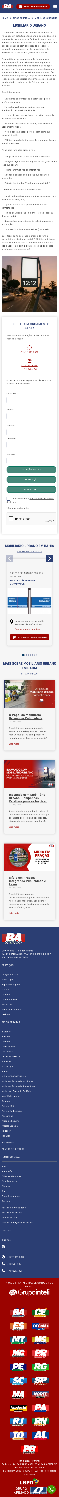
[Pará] (40, 1408)
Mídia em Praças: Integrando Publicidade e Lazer (27, 881)
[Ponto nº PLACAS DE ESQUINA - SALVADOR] (29, 601)
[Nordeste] (18, 1408)
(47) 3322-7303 (29, 369)
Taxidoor (6, 1014)
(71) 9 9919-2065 (29, 352)
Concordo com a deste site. (30, 500)
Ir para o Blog (29, 674)
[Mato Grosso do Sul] (40, 1340)
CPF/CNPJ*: (13, 394)
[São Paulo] (40, 1380)
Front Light (7, 980)
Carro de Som (9, 1046)
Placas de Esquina (11, 1009)
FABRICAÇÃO (31, 479)
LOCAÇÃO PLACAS (31, 470)
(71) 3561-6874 (29, 365)
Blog (4, 1191)
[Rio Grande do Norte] (40, 1421)
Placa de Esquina (11, 1121)
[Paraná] (40, 1353)
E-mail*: (11, 426)
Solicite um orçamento (36, 6)
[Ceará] (40, 1312)
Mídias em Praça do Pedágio (16, 1091)
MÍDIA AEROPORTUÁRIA (14, 1076)
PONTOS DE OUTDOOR (13, 1149)
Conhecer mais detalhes (27, 629)
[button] (23, 655)
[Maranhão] (18, 1394)
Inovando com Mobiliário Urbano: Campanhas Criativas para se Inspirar (28, 798)
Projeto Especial (10, 1126)
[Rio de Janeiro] (18, 1421)
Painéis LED (8, 1106)
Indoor (5, 1071)
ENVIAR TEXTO (31, 489)
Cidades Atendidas (11, 1176)
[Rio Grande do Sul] (40, 1367)
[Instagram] (3, 1247)
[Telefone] (3, 1264)
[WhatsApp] (51, 1489)
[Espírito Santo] (18, 1326)
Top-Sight (6, 1136)
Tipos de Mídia (21, 18)
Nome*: (10, 410)
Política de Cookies (12, 1213)
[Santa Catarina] (18, 1380)
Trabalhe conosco (11, 1196)
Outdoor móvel (9, 999)
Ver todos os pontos (29, 551)
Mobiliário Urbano (11, 1096)
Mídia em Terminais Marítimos (17, 1081)
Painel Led (7, 1004)
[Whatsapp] (3, 1257)
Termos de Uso (9, 1218)
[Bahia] (18, 1312)
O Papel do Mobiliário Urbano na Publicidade (25, 716)
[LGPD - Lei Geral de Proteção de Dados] (29, 1481)
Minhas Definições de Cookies (17, 1222)
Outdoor (6, 994)
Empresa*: (12, 454)
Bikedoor (6, 1032)
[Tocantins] (18, 1435)
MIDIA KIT (7, 989)
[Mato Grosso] (18, 1340)
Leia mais (14, 744)
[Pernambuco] (18, 1367)
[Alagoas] (40, 1435)
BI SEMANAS (8, 1142)
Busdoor (6, 1037)
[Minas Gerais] (18, 1353)
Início (4, 1166)
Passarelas (7, 1116)
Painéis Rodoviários (12, 1111)
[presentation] (9, 558)
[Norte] (40, 1394)
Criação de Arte (10, 975)
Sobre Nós (7, 1171)
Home (5, 18)
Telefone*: (12, 438)
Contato (6, 1201)
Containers (7, 1051)
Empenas (6, 1061)
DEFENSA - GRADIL (11, 1056)
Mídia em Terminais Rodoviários (18, 1086)
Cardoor (6, 1042)
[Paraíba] (29, 1449)
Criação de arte (10, 1181)
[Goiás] (40, 1326)
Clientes (6, 1186)
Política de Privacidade (42, 498)
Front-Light (7, 1066)
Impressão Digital (11, 985)
